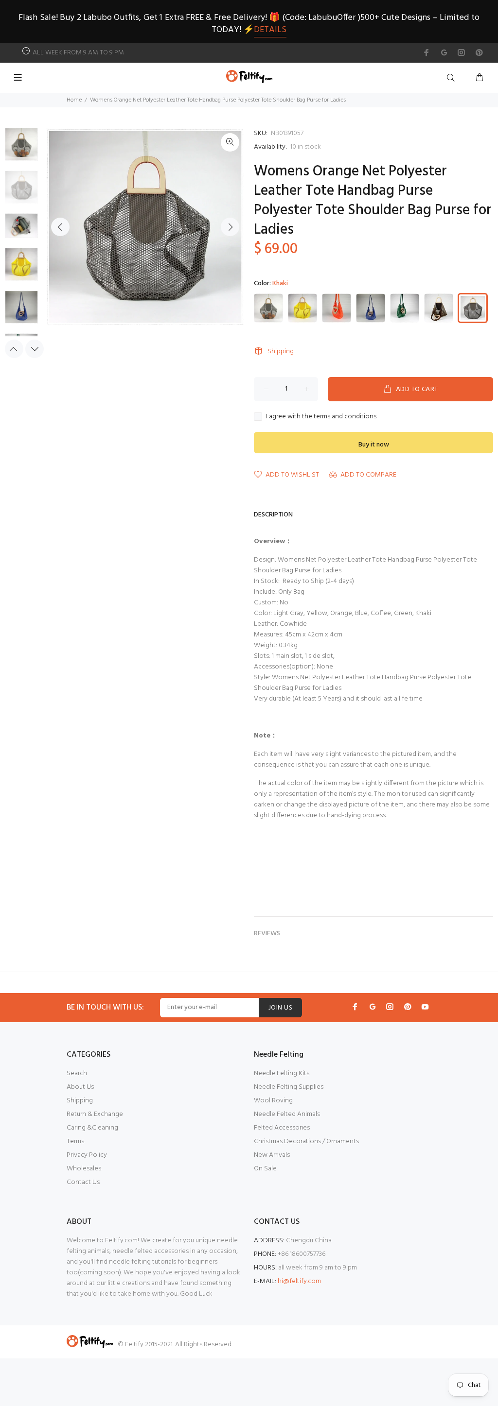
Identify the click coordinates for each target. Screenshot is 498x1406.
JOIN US (280, 1007)
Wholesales (84, 1168)
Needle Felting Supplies (288, 1087)
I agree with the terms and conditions (321, 417)
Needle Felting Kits (281, 1073)
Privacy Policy (87, 1155)
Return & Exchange (95, 1114)
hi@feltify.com (299, 1281)
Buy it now (373, 444)
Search (77, 1073)
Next (230, 227)
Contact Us (83, 1182)
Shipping (280, 351)
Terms (75, 1141)
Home (74, 100)
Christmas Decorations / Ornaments (306, 1141)
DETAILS (270, 30)
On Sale (265, 1168)
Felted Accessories (282, 1127)
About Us (80, 1087)
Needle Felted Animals (287, 1114)
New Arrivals (272, 1155)
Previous (60, 227)
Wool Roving (273, 1100)
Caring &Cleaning (92, 1127)
